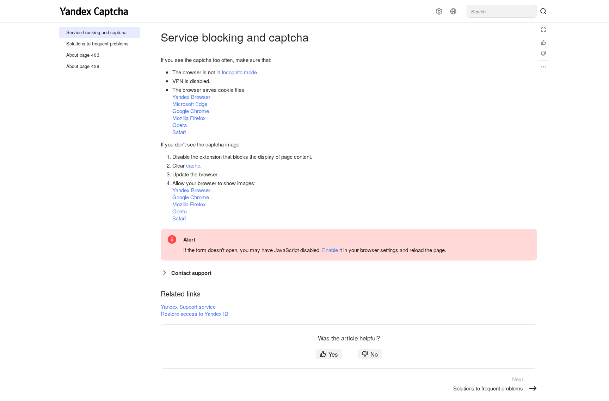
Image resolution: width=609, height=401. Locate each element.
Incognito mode (239, 72)
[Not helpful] (543, 54)
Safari (179, 132)
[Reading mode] (543, 30)
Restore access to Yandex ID (194, 313)
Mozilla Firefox (189, 117)
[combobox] (502, 11)
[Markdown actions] (543, 67)
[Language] (453, 11)
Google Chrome (190, 110)
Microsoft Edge (189, 103)
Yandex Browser (191, 96)
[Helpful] (543, 43)
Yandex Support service (188, 306)
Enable (330, 249)
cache (193, 165)
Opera (179, 125)
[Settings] (439, 11)
